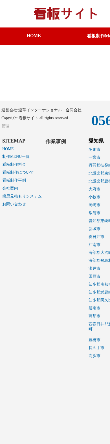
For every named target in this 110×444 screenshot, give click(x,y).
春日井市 (96, 237)
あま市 (94, 149)
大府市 (94, 189)
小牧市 (94, 197)
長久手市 (96, 348)
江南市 (94, 245)
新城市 (94, 229)
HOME (34, 35)
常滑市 (94, 213)
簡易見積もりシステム (22, 196)
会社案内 (10, 188)
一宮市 (94, 157)
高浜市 (94, 356)
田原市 (94, 276)
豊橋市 (94, 340)
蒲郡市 (94, 316)
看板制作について (18, 172)
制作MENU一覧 (16, 156)
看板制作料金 (14, 164)
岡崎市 (94, 205)
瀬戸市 (94, 268)
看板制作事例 (14, 180)
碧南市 (94, 308)
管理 (5, 126)
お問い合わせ (14, 204)
